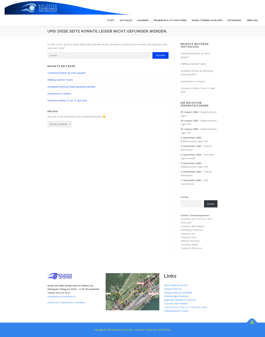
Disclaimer (80, 302)
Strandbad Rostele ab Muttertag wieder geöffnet (71, 86)
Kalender (143, 20)
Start (111, 20)
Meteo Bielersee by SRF (176, 285)
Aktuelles (126, 20)
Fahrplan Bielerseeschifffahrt (178, 292)
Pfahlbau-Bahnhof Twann (60, 79)
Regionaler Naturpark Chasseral (179, 299)
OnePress (140, 329)
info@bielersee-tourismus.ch (61, 296)
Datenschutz (67, 302)
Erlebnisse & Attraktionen (170, 20)
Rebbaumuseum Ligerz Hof (194, 141)
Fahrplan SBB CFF (173, 288)
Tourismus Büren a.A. (191, 248)
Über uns (252, 20)
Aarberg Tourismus (190, 240)
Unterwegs (234, 20)
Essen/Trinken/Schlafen (207, 20)
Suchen (185, 197)
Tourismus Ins (188, 233)
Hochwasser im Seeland (59, 93)
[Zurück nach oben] (252, 322)
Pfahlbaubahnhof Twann (176, 310)
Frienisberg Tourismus (192, 229)
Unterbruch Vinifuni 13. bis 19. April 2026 (67, 100)
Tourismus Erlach (189, 244)
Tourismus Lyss (188, 237)
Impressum (53, 302)
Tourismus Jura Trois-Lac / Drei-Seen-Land (185, 307)
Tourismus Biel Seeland (192, 226)
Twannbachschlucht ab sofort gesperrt (66, 72)
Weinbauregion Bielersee (176, 296)
